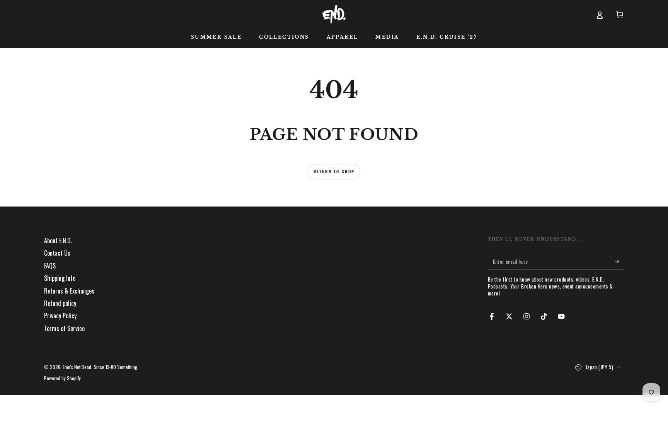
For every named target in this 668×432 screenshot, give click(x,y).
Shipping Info (59, 278)
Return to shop (334, 171)
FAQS (50, 265)
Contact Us (57, 253)
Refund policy (60, 303)
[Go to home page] (333, 14)
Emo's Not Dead (77, 367)
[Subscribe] (619, 261)
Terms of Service (64, 328)
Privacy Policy (60, 315)
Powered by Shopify (62, 378)
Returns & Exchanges (69, 290)
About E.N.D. (58, 240)
